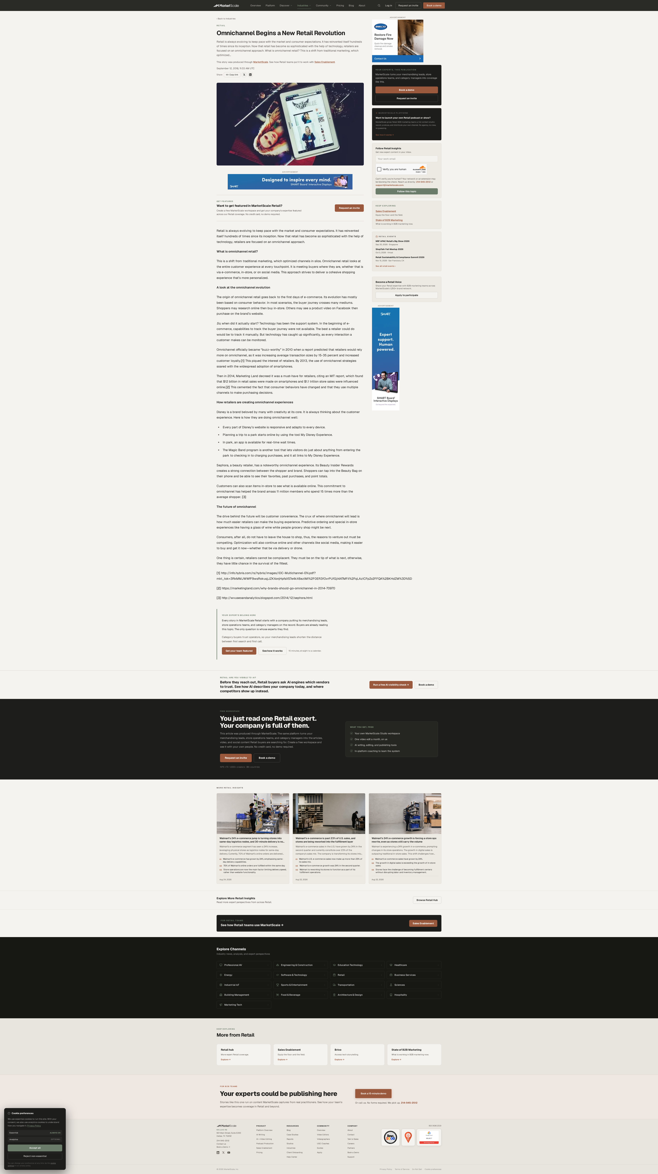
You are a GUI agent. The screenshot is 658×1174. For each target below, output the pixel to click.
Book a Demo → (223, 1147)
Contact (351, 1134)
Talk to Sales (353, 1139)
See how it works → (385, 135)
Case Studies (292, 1134)
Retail (221, 25)
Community (322, 5)
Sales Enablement (324, 62)
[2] (228, 387)
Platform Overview (264, 1130)
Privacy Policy (386, 1169)
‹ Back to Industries (226, 18)
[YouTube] (228, 1152)
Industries (302, 5)
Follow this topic (406, 191)
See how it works (272, 650)
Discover (284, 5)
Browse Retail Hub (427, 900)
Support (351, 1157)
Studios (290, 1143)
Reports (290, 1139)
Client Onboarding (295, 1152)
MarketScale (260, 62)
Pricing (340, 5)
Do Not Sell (417, 1169)
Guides (320, 1148)
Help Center (292, 1157)
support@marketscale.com (390, 185)
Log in (388, 5)
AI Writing (260, 1134)
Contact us (221, 1144)
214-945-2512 (423, 181)
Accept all (35, 1147)
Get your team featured (239, 650)
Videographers (323, 1139)
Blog (351, 5)
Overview (255, 5)
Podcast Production (264, 1143)
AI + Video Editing (264, 1139)
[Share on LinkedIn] (250, 74)
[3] (244, 497)
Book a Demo (353, 1152)
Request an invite (408, 5)
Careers (351, 1143)
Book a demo (406, 89)
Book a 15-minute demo (373, 1093)
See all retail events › (385, 266)
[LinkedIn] (218, 1152)
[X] (223, 1152)
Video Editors (323, 1134)
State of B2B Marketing (389, 220)
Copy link (233, 74)
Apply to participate (406, 295)
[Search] (379, 5)
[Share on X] (244, 74)
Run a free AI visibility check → (391, 684)
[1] (243, 361)
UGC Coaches (323, 1143)
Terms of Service (402, 1169)
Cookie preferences (433, 1169)
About (362, 5)
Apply (319, 1152)
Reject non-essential (35, 1156)
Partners (351, 1148)
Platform (270, 5)
